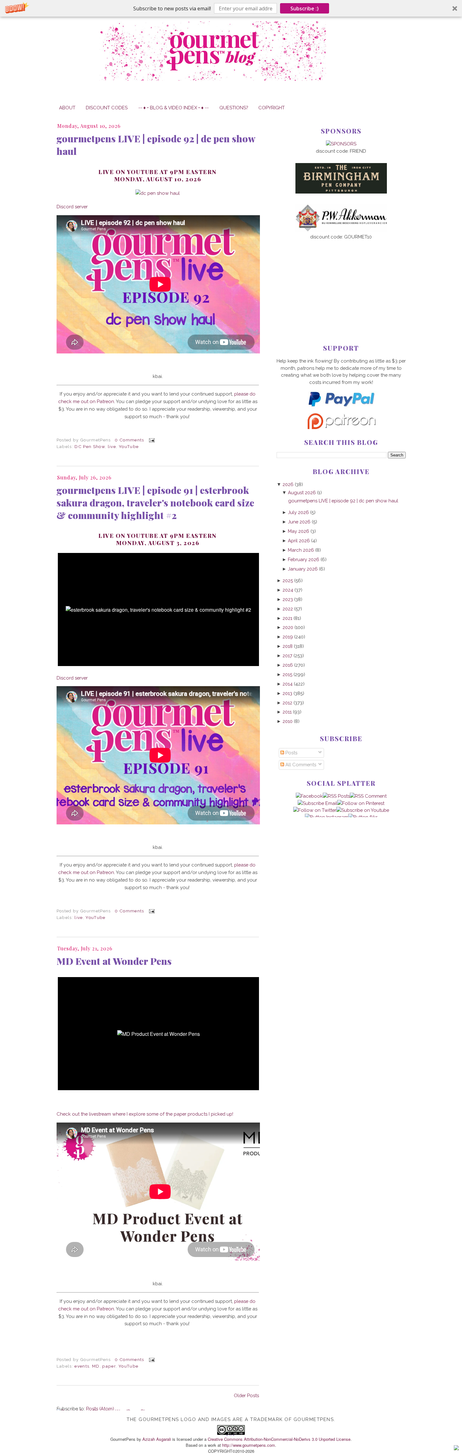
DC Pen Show (89, 446)
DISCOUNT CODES (107, 107)
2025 (288, 580)
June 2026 (299, 521)
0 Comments (129, 439)
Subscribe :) (304, 8)
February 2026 (303, 559)
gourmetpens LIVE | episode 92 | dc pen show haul (156, 144)
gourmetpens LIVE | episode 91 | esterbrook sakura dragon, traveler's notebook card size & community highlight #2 (155, 503)
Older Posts (246, 1395)
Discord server (72, 206)
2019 (288, 636)
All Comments (300, 764)
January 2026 (303, 568)
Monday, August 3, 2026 (158, 543)
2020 (288, 627)
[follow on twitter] (314, 810)
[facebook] (309, 796)
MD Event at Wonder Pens (114, 961)
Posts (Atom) (100, 1408)
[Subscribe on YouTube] (362, 810)
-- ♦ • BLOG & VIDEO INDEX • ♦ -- (173, 107)
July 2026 (298, 512)
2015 (287, 674)
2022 (288, 608)
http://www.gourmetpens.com (248, 1445)
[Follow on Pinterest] (360, 803)
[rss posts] (336, 796)
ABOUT (67, 107)
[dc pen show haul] (157, 193)
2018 (288, 646)
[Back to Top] (456, 1448)
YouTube (129, 446)
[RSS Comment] (368, 796)
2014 (288, 683)
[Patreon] (341, 427)
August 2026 (302, 492)
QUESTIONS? (233, 107)
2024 (288, 590)
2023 (288, 599)
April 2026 (299, 540)
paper (109, 1366)
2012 (287, 702)
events (81, 1366)
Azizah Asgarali (156, 1439)
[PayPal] (341, 409)
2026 (288, 484)
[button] (231, 8)
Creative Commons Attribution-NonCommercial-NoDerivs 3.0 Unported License (279, 1439)
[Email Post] (151, 439)
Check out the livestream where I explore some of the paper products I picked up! (145, 1114)
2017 (287, 655)
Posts (290, 752)
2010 (288, 721)
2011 (287, 711)
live (112, 446)
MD (96, 1366)
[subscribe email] (317, 803)
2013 (287, 693)
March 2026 (301, 550)
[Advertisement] (341, 282)
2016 (288, 665)
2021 (287, 618)
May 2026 (298, 531)
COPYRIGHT (271, 107)
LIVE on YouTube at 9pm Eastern (157, 535)
